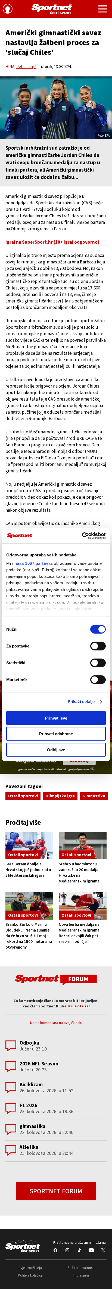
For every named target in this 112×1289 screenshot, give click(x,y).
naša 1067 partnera (33, 563)
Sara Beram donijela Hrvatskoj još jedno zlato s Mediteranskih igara (28, 869)
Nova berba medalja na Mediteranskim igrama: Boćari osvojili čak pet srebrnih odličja (80, 933)
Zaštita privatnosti (80, 1267)
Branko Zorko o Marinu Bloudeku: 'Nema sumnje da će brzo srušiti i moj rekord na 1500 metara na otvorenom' (28, 936)
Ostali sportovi (23, 796)
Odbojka (29, 1043)
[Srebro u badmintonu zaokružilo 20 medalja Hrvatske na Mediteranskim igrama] (83, 845)
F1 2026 (28, 1105)
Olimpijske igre (60, 796)
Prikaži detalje (81, 701)
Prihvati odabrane (56, 733)
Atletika (29, 1147)
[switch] (98, 646)
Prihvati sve (56, 718)
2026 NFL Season (39, 1064)
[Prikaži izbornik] (102, 9)
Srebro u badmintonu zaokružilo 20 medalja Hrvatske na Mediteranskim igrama (79, 872)
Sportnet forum (56, 1191)
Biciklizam (31, 1084)
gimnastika (33, 1126)
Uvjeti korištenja (30, 1267)
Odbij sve (56, 749)
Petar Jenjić (26, 67)
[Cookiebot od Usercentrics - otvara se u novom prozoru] (82, 535)
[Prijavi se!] (8, 9)
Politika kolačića (30, 1275)
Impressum (81, 1275)
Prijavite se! (79, 1006)
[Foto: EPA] (56, 107)
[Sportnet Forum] (56, 979)
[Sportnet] (52, 9)
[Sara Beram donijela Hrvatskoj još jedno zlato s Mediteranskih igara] (29, 845)
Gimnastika (93, 796)
